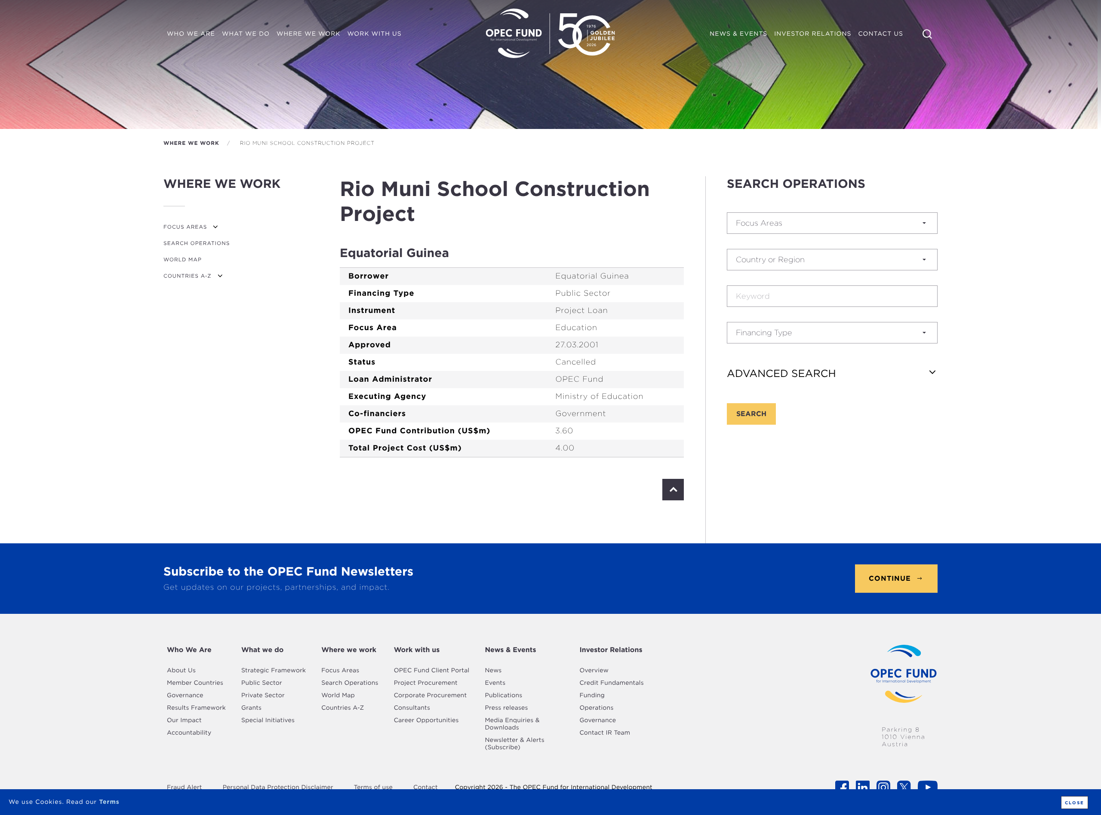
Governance (185, 695)
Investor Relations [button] (812, 34)
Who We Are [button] (191, 34)
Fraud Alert (184, 787)
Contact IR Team (604, 732)
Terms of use (373, 787)
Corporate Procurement (430, 695)
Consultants (412, 708)
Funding (592, 695)
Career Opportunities (426, 720)
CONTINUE (890, 578)
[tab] (832, 373)
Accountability (189, 732)
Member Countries (195, 683)
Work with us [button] (374, 34)
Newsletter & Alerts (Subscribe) (514, 744)
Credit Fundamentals (611, 683)
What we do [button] (246, 34)
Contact (425, 787)
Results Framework (196, 708)
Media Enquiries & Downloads (512, 724)
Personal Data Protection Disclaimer (278, 787)
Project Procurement (426, 683)
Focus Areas (185, 227)
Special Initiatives (268, 720)
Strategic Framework (273, 670)
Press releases (506, 708)
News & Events (510, 650)
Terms (109, 802)
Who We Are (189, 650)
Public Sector (261, 683)
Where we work (191, 143)
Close (1074, 802)
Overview (594, 670)
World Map (182, 259)
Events (495, 683)
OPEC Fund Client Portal (432, 670)
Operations (596, 708)
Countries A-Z (187, 276)
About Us (181, 670)
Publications (503, 695)
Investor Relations (610, 650)
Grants (251, 708)
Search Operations (196, 243)
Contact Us (880, 34)
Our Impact (184, 720)
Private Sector (263, 695)
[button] (832, 223)
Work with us (417, 650)
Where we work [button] (310, 35)
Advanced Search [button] (781, 373)
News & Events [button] (738, 34)
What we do (262, 650)
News (493, 670)
